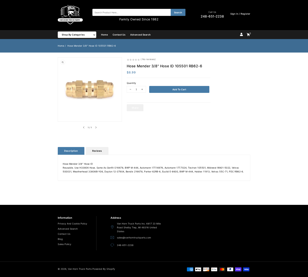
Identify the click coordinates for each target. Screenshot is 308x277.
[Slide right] (96, 127)
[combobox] (138, 12)
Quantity (131, 83)
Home (61, 45)
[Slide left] (84, 127)
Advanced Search (68, 228)
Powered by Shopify (103, 269)
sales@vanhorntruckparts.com (134, 237)
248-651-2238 (125, 245)
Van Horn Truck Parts (80, 269)
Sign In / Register (240, 13)
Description (71, 150)
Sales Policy (64, 244)
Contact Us (64, 233)
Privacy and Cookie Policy (72, 223)
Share (135, 107)
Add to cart (179, 89)
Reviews (97, 150)
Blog (60, 239)
